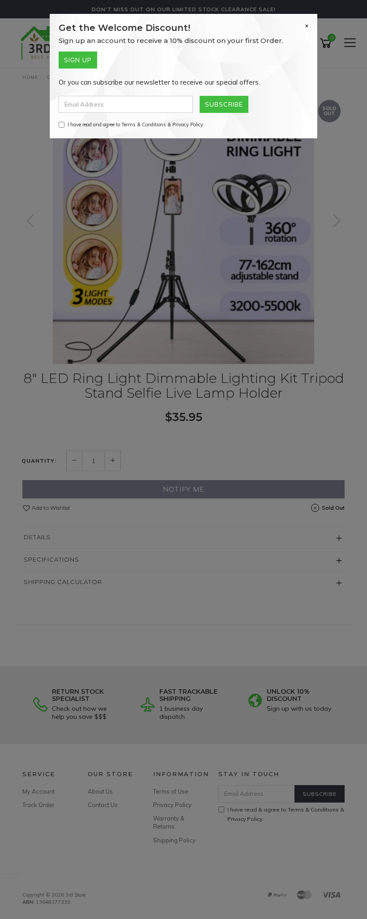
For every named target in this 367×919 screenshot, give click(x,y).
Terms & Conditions (143, 124)
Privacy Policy (187, 124)
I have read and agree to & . (136, 124)
